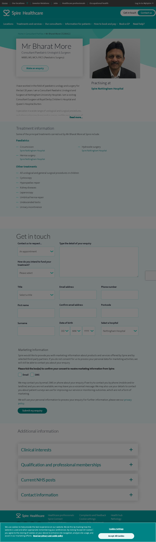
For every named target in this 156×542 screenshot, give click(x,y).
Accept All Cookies (116, 536)
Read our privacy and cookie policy (48, 536)
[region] (78, 532)
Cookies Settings (116, 529)
